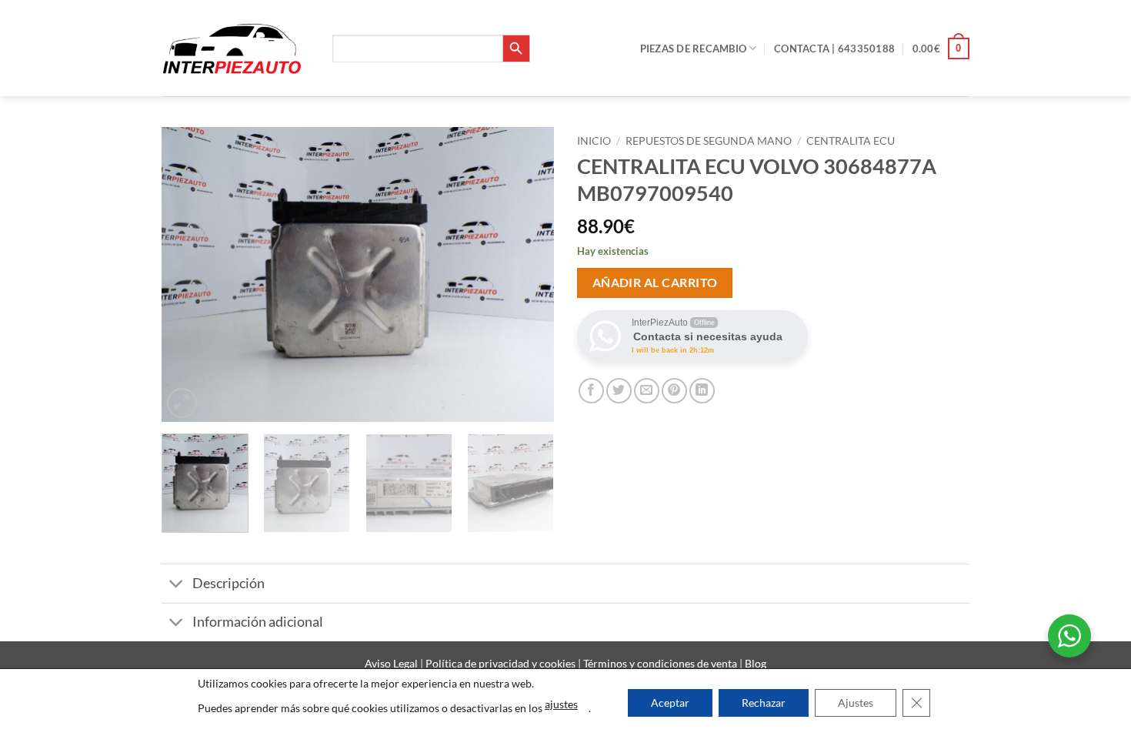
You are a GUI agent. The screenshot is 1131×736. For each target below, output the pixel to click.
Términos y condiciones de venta (661, 663)
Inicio (594, 141)
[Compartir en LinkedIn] (702, 390)
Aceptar (670, 702)
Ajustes (855, 702)
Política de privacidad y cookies (501, 663)
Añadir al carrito (655, 282)
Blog (755, 663)
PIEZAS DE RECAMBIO (693, 48)
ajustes (561, 704)
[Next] (527, 274)
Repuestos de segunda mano (709, 141)
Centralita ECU (850, 141)
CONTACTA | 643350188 (834, 48)
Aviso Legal (392, 663)
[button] (940, 48)
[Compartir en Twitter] (619, 390)
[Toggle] (177, 585)
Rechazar (764, 702)
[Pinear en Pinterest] (674, 390)
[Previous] (188, 274)
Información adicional (257, 622)
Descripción (228, 583)
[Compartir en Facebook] (591, 390)
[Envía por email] (646, 390)
